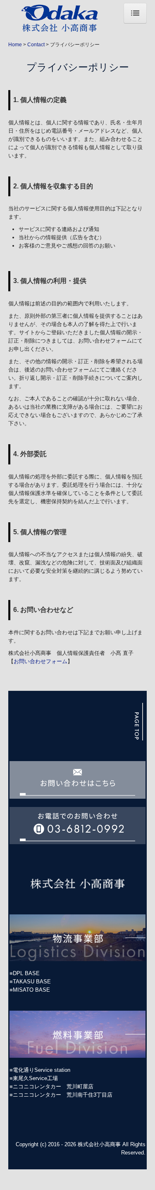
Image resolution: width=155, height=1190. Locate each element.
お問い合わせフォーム (40, 661)
